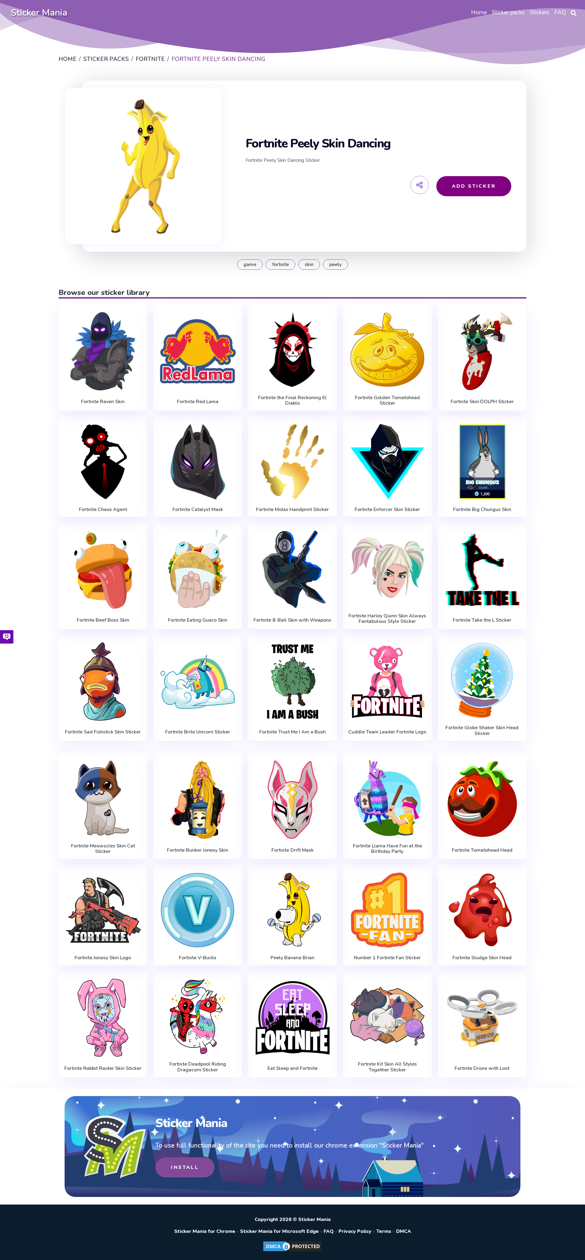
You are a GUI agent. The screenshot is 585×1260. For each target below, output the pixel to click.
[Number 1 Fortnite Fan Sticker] (387, 910)
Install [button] (185, 1167)
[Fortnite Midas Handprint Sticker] (292, 461)
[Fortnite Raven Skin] (103, 351)
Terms (383, 1231)
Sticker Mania (39, 12)
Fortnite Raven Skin (103, 401)
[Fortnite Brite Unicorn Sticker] (197, 681)
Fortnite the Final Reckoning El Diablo (292, 400)
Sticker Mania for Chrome (204, 1231)
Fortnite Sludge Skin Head (482, 957)
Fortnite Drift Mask (292, 850)
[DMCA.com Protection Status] (292, 1251)
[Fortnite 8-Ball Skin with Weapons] (292, 569)
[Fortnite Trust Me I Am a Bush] (292, 681)
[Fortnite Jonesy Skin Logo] (103, 910)
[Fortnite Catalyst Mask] (197, 461)
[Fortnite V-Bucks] (197, 910)
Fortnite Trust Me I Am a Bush (292, 732)
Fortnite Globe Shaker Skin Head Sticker (482, 730)
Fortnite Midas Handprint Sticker (292, 509)
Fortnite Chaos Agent (103, 509)
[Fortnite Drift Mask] (292, 799)
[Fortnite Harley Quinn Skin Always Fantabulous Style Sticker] (387, 568)
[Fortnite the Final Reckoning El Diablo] (292, 349)
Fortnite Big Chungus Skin (482, 509)
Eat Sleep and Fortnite (292, 1068)
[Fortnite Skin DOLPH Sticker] (482, 351)
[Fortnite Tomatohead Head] (482, 799)
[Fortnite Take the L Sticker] (482, 569)
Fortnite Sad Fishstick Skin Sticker (103, 732)
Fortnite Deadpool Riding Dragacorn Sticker (197, 1067)
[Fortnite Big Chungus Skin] (482, 461)
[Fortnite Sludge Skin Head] (482, 910)
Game (249, 264)
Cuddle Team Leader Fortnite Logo (387, 732)
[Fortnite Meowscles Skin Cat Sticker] (103, 798)
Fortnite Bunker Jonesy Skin (197, 850)
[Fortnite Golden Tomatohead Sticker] (387, 349)
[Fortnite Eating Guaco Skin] (197, 569)
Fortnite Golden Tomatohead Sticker (387, 400)
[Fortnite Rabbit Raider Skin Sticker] (103, 1018)
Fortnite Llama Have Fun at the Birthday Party (387, 848)
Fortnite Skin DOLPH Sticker (482, 401)
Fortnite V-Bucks (197, 957)
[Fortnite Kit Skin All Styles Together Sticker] (387, 1016)
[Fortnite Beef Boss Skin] (103, 569)
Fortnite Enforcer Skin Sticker (387, 509)
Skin (309, 264)
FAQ (329, 1231)
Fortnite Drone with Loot (482, 1068)
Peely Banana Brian (292, 957)
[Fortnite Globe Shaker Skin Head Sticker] (482, 680)
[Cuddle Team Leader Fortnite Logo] (387, 681)
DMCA (403, 1231)
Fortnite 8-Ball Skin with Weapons (292, 620)
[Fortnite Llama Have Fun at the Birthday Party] (387, 798)
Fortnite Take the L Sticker (482, 620)
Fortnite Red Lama (197, 401)
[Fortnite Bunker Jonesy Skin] (197, 799)
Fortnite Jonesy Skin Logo (103, 957)
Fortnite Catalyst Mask (197, 509)
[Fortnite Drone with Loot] (482, 1018)
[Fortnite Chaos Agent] (103, 461)
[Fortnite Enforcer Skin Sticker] (387, 461)
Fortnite (280, 264)
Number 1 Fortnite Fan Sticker (387, 957)
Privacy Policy (355, 1231)
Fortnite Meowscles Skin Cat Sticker (103, 848)
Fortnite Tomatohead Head (482, 850)
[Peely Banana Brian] (292, 910)
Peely (335, 264)
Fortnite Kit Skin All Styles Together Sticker (387, 1067)
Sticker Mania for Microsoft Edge (279, 1231)
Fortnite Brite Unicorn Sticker (197, 732)
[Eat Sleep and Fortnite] (292, 1018)
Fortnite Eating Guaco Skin (197, 620)
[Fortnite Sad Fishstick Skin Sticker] (103, 681)
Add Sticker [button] (474, 186)
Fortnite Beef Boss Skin (103, 620)
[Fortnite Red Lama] (197, 351)
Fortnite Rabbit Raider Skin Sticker (102, 1068)
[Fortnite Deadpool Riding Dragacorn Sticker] (197, 1016)
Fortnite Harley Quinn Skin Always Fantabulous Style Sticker (387, 618)
